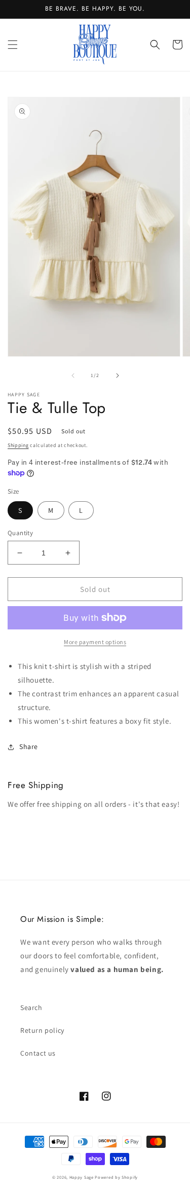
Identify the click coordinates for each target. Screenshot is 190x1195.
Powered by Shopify (116, 1177)
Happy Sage (81, 1177)
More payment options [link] (95, 642)
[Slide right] (117, 375)
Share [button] (28, 746)
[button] (13, 44)
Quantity (20, 533)
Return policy (42, 1030)
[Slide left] (73, 375)
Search (31, 1007)
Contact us (38, 1053)
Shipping (18, 445)
